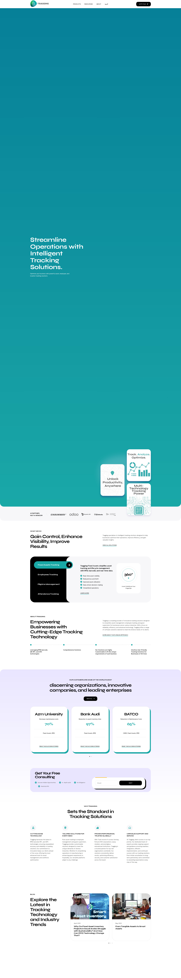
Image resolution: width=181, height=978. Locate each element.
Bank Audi (90, 714)
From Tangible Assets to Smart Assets (130, 927)
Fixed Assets (47, 733)
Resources (88, 4)
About (98, 4)
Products (77, 4)
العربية (106, 4)
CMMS (125, 733)
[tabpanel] (110, 578)
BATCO (131, 714)
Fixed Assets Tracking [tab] (48, 565)
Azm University (49, 714)
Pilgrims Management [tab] (49, 584)
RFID (53, 733)
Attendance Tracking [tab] (48, 594)
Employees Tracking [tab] (48, 574)
